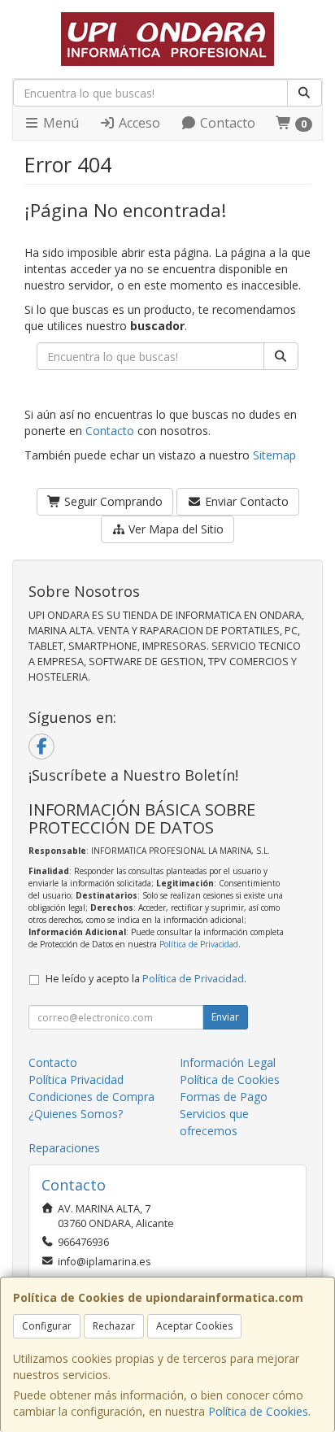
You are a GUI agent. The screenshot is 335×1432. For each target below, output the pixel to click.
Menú (59, 123)
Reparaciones (64, 1148)
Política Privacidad (76, 1079)
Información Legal (228, 1062)
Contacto (226, 123)
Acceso (137, 123)
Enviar (225, 1017)
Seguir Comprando (112, 501)
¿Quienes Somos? (75, 1113)
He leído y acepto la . (146, 979)
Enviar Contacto (245, 501)
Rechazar (114, 1326)
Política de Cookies (258, 1411)
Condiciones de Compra (91, 1096)
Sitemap (274, 455)
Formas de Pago (224, 1096)
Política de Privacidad (198, 944)
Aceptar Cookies (194, 1326)
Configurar (47, 1326)
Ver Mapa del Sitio (174, 529)
